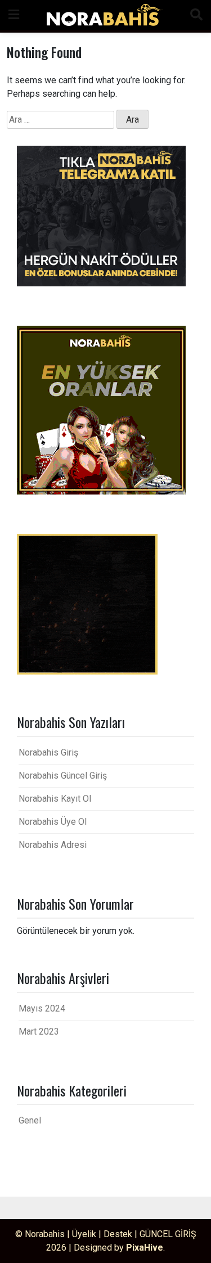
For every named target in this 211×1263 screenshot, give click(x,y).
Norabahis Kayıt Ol (55, 798)
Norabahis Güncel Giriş (63, 775)
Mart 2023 (39, 1031)
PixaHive (144, 1247)
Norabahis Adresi (53, 844)
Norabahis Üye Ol (53, 821)
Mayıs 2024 (42, 1008)
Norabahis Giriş (48, 752)
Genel (30, 1120)
